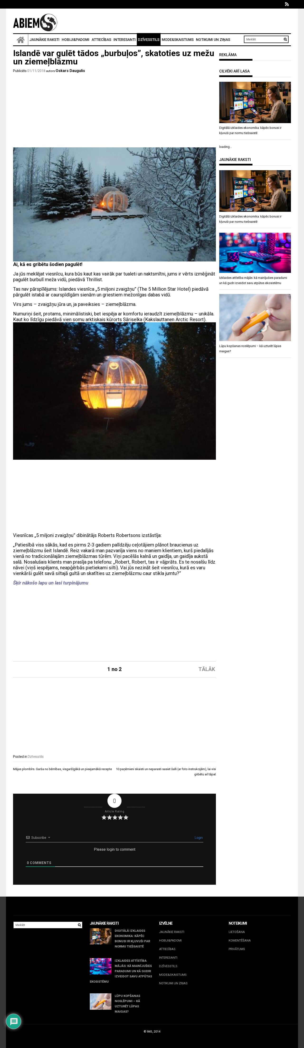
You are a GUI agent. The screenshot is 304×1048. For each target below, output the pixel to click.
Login (198, 838)
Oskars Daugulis (70, 70)
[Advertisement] (114, 111)
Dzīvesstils (148, 40)
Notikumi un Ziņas (213, 40)
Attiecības (101, 40)
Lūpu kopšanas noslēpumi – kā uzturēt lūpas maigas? (127, 1003)
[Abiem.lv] (20, 39)
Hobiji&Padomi (75, 40)
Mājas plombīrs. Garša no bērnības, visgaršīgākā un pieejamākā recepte (62, 769)
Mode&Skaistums (178, 40)
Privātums (237, 949)
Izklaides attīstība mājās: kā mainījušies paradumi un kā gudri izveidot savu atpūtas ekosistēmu (121, 971)
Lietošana (237, 932)
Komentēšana (240, 940)
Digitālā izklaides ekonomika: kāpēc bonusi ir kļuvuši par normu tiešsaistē (132, 938)
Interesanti (125, 40)
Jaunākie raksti (44, 40)
